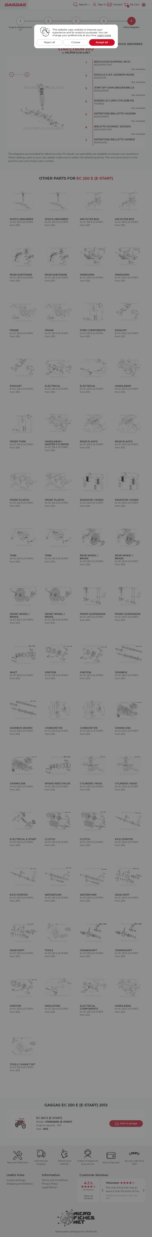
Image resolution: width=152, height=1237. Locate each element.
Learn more (104, 35)
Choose (75, 42)
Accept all (102, 42)
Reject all (49, 42)
